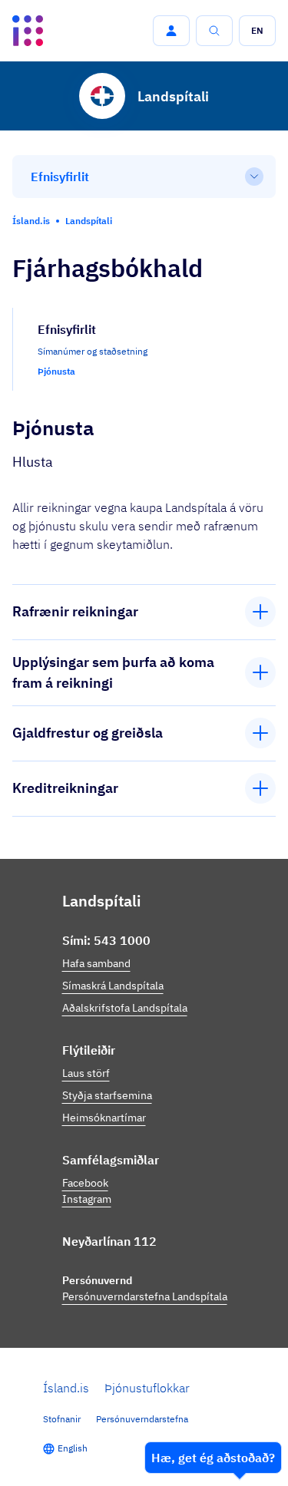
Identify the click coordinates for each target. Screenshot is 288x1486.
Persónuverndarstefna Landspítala (144, 1296)
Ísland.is (66, 1387)
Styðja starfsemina (107, 1095)
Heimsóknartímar (104, 1117)
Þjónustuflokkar (147, 1387)
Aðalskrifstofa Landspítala (124, 1008)
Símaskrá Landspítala (113, 985)
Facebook (85, 1183)
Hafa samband (96, 963)
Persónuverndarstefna (142, 1419)
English (73, 1448)
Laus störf (86, 1073)
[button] (171, 30)
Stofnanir (62, 1419)
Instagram (86, 1199)
